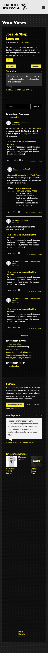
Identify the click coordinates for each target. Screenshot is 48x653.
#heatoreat (27, 352)
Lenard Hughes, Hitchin (16, 95)
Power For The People (17, 6)
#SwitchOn (27, 358)
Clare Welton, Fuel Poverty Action (20, 442)
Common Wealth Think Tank (28, 175)
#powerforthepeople (14, 352)
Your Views (14, 22)
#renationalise (12, 349)
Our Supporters (14, 415)
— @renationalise (13, 344)
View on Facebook (31, 161)
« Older (11, 66)
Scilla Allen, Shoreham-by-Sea (19, 89)
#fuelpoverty (27, 355)
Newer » (36, 66)
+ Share (9, 60)
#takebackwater (12, 229)
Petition (10, 384)
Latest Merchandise (16, 454)
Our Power (36, 128)
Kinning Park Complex (30, 134)
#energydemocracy (14, 358)
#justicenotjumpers (14, 355)
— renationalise (12, 117)
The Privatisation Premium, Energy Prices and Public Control (26, 191)
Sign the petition (15, 404)
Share (40, 161)
